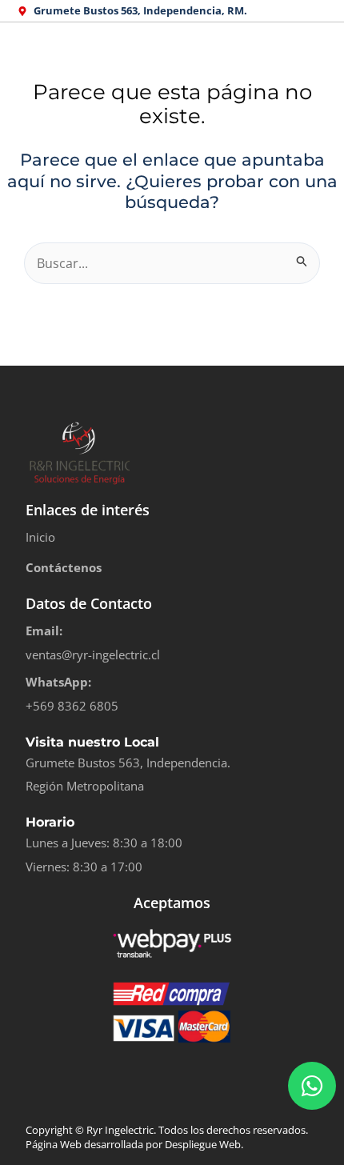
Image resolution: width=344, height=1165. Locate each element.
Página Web (54, 1144)
